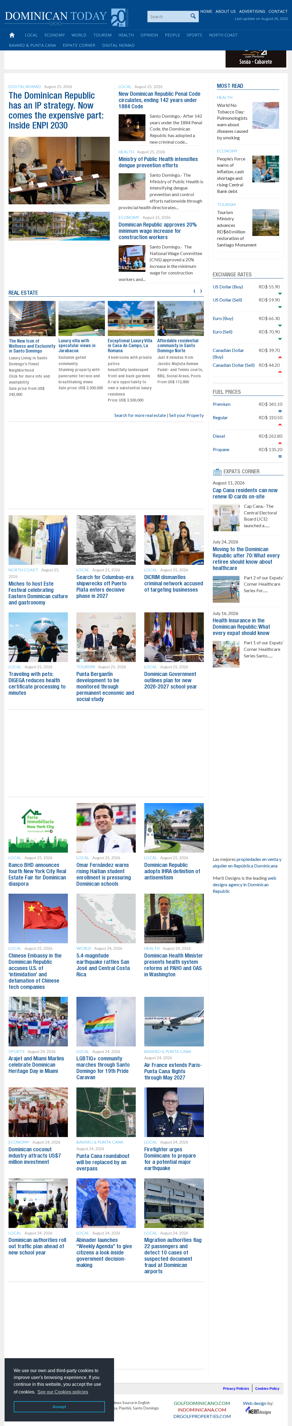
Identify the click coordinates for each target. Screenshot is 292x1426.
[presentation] (194, 290)
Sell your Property (186, 415)
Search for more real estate (140, 415)
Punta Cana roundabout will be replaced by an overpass (102, 1163)
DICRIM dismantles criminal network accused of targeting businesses (173, 584)
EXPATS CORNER (241, 471)
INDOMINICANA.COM (202, 1409)
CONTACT (278, 11)
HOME (206, 11)
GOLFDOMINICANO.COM (202, 1403)
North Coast (223, 35)
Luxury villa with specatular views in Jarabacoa (77, 346)
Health (126, 35)
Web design (254, 1403)
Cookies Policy (267, 1389)
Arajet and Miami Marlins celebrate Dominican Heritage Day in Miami (36, 1065)
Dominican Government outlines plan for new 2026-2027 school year (170, 681)
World (79, 35)
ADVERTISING (252, 11)
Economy (54, 35)
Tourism (102, 35)
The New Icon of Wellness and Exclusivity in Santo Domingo (32, 346)
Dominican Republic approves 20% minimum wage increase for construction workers (158, 231)
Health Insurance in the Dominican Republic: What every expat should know (241, 627)
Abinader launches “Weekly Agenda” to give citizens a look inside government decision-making (104, 1253)
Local (31, 35)
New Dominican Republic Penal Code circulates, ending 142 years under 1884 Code (159, 100)
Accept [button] (59, 1406)
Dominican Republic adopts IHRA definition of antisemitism (172, 872)
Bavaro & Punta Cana (32, 45)
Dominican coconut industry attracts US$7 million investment (35, 1156)
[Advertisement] (109, 55)
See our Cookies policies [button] (62, 1392)
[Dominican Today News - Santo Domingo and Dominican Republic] (66, 17)
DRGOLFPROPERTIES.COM (202, 1416)
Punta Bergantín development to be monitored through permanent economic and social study (105, 687)
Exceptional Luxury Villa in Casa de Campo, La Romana (130, 346)
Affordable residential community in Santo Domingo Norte (177, 346)
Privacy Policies (236, 1389)
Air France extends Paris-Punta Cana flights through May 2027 (173, 1072)
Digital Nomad (118, 45)
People (172, 35)
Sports (194, 35)
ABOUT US (226, 11)
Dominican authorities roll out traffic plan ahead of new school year (37, 1247)
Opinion (149, 35)
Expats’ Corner (79, 45)
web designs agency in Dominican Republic (244, 884)
